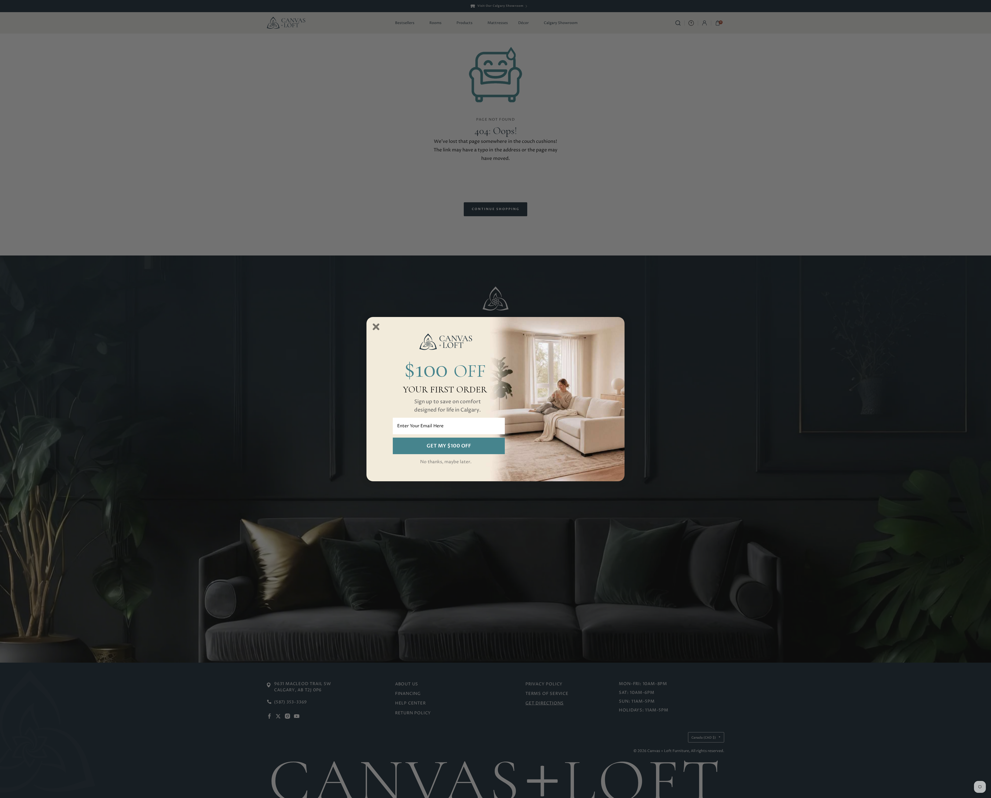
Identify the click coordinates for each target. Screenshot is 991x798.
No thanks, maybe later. (445, 462)
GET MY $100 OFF (449, 446)
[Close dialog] (376, 327)
